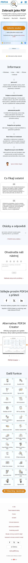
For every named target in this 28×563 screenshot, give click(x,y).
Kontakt (14, 517)
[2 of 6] (11, 356)
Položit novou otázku (14, 239)
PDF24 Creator (13, 360)
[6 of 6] (18, 356)
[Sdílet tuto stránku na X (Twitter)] (14, 300)
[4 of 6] (15, 356)
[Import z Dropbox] (25, 42)
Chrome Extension (14, 522)
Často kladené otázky (14, 510)
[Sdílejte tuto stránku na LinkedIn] (21, 300)
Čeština (15, 547)
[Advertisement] (14, 51)
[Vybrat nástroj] (26, 2)
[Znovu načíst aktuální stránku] (14, 4)
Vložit (14, 272)
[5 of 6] (17, 356)
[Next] (27, 345)
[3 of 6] (13, 356)
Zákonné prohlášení (14, 526)
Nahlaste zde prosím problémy (13, 278)
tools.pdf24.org (14, 551)
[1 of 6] (9, 356)
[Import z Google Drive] (21, 42)
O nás (14, 506)
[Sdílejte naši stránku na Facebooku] (6, 300)
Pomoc (14, 514)
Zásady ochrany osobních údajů (14, 534)
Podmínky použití (14, 530)
